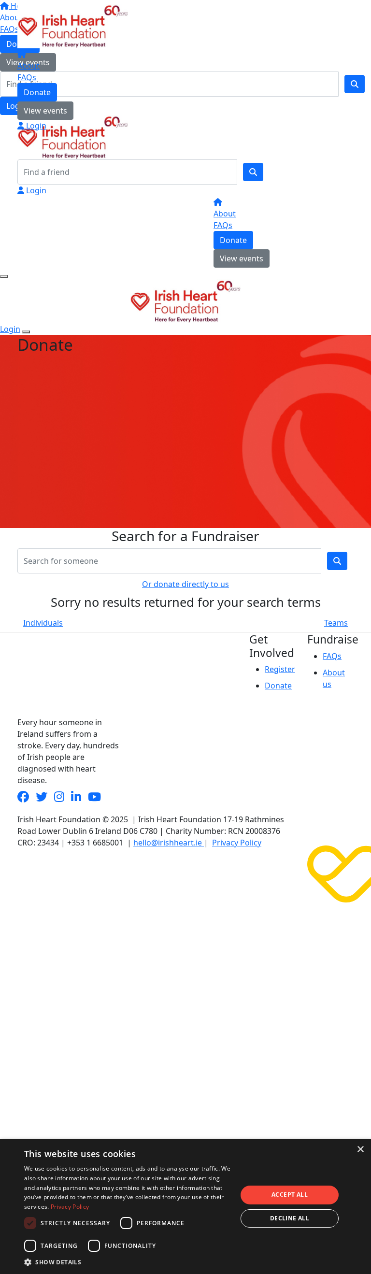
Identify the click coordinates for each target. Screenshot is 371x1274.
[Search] (253, 172)
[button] (127, 1262)
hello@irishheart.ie (168, 842)
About (28, 65)
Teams (336, 622)
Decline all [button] (289, 1218)
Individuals (43, 622)
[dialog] (185, 1206)
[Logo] (72, 25)
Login (35, 125)
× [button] (360, 1149)
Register (280, 669)
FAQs (26, 77)
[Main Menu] (4, 276)
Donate (37, 92)
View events (45, 110)
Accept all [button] (289, 1194)
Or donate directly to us (185, 584)
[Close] (26, 331)
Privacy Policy (236, 842)
